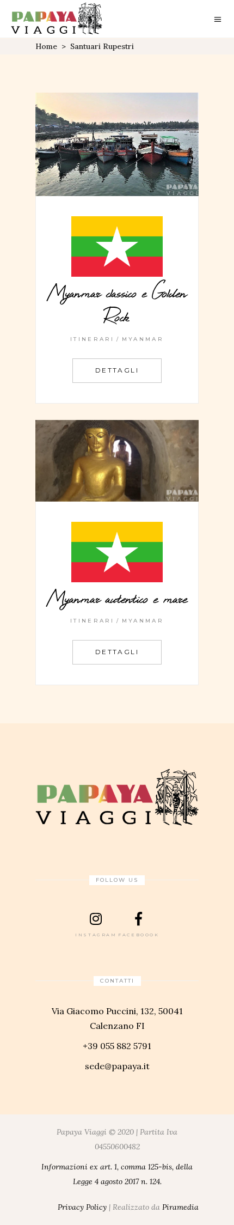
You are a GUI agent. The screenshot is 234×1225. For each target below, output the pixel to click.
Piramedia (180, 1207)
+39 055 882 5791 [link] (117, 1045)
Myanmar (143, 339)
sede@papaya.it (117, 1066)
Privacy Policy (82, 1207)
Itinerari (92, 339)
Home (46, 46)
